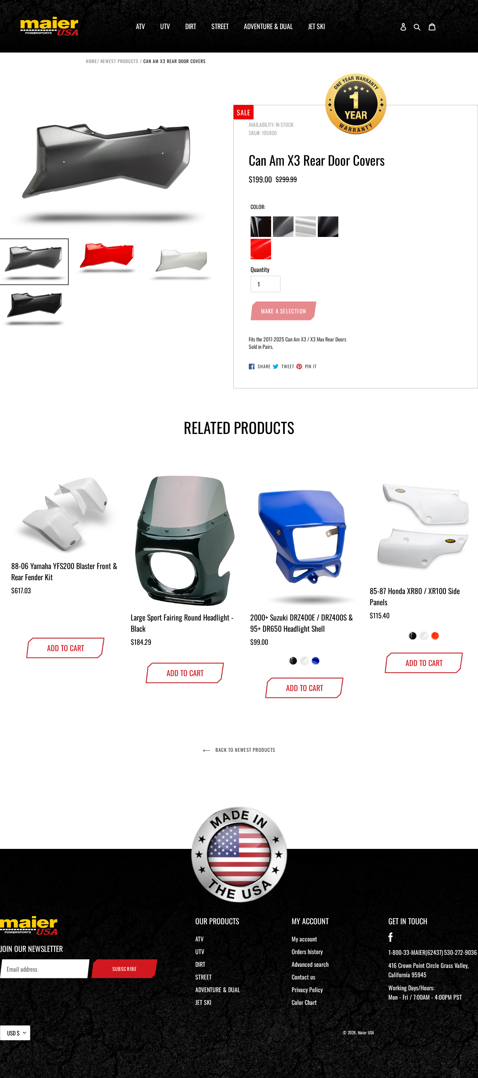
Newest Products (119, 61)
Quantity (260, 269)
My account (304, 938)
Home (91, 61)
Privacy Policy (307, 989)
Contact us (303, 976)
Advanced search (310, 964)
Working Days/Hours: (425, 992)
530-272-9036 (460, 952)
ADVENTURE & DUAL (217, 989)
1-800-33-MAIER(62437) (415, 952)
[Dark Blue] (315, 662)
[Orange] (435, 637)
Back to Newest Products (244, 749)
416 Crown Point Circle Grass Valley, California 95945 (428, 970)
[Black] (293, 662)
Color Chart (304, 1002)
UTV (199, 951)
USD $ (13, 1033)
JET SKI (203, 1002)
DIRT (200, 964)
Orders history (307, 951)
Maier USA (366, 1032)
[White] (304, 662)
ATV (199, 938)
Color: (258, 206)
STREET (203, 976)
